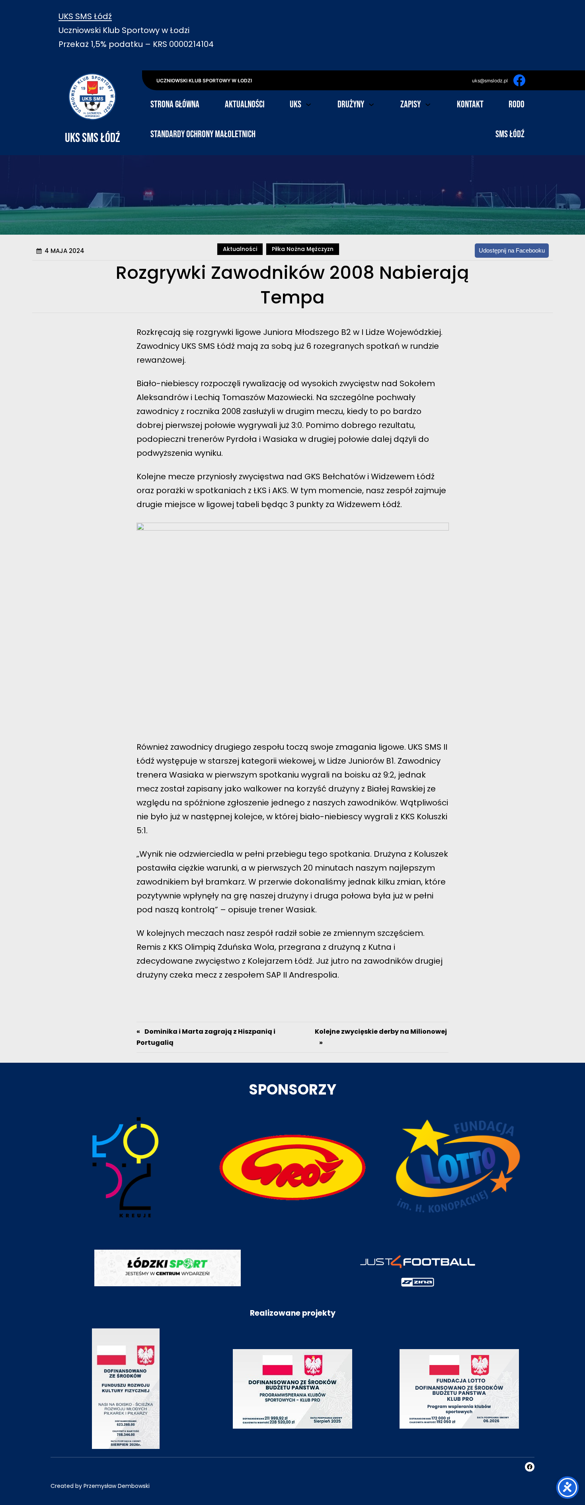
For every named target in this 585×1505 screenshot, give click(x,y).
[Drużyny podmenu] (371, 104)
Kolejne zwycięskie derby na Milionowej (381, 1031)
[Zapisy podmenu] (428, 104)
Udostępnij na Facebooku (512, 250)
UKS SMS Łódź (85, 16)
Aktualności (240, 249)
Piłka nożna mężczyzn (302, 249)
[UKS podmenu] (308, 104)
